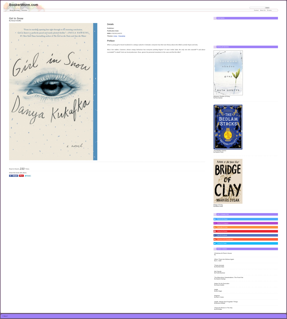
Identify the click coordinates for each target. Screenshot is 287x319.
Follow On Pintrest (222, 231)
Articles (24, 10)
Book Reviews (15, 10)
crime (115, 36)
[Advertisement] (107, 190)
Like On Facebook (222, 235)
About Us (263, 10)
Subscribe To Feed (222, 227)
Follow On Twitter (222, 243)
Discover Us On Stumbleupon (225, 239)
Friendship (121, 36)
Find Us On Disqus (222, 219)
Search (267, 7)
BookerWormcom (23, 5)
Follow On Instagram (222, 223)
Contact (256, 10)
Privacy (269, 10)
